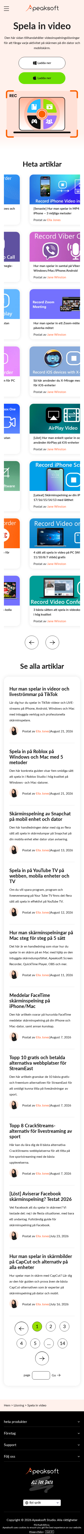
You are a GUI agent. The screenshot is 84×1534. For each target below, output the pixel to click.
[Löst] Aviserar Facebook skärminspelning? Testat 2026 (40, 1197)
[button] (31, 642)
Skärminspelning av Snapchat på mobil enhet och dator (40, 817)
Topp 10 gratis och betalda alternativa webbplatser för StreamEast (37, 1063)
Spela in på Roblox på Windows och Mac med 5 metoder (36, 757)
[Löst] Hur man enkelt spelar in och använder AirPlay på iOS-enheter (37, 440)
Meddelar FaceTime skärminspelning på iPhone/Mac (29, 1001)
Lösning (19, 1405)
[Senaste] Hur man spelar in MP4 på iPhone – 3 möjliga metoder (38, 211)
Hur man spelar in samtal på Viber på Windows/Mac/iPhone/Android (38, 268)
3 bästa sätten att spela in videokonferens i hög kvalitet (41, 612)
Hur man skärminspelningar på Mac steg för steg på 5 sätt (41, 936)
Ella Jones (33, 220)
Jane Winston (35, 277)
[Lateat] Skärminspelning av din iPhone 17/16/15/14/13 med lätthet (39, 498)
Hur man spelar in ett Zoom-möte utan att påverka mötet (42, 326)
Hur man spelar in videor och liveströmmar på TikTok (39, 692)
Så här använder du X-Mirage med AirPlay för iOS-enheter (42, 383)
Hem (7, 1405)
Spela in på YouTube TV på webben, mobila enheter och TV (39, 876)
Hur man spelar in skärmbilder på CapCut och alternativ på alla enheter (40, 1262)
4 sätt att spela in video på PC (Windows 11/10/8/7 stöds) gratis (40, 555)
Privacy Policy (36, 1532)
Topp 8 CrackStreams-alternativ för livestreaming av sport (40, 1131)
